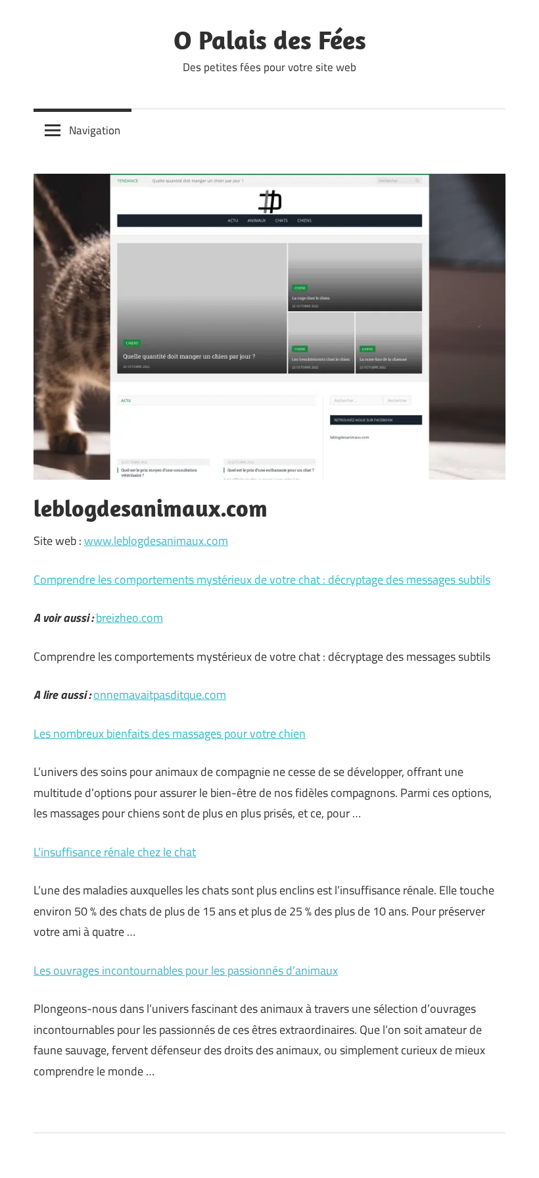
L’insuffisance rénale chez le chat (115, 852)
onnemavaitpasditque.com (159, 695)
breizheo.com (129, 618)
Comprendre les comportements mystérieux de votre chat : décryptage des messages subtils (262, 579)
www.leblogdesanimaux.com (156, 541)
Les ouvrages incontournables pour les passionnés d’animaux (186, 970)
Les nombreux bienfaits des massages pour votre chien (170, 733)
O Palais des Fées (270, 39)
